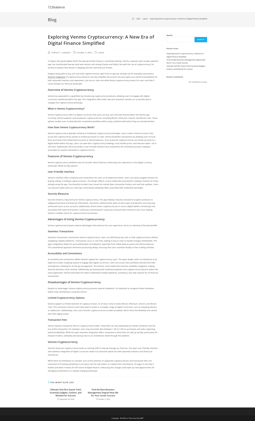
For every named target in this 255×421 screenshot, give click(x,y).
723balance (56, 7)
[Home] (133, 18)
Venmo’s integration (56, 77)
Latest (101, 52)
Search (170, 35)
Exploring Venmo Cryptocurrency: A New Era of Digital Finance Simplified (178, 18)
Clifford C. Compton (60, 52)
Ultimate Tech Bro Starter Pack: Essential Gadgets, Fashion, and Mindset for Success (66, 392)
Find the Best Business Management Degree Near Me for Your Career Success (103, 392)
